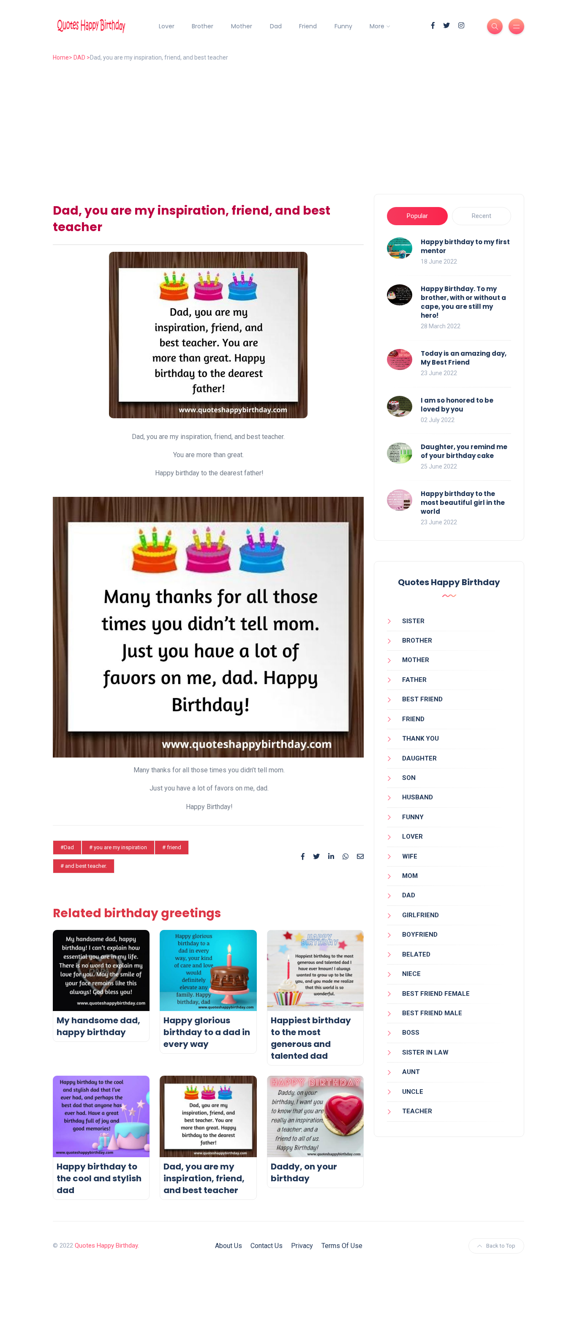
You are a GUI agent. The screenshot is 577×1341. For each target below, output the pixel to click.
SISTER (413, 621)
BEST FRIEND (422, 699)
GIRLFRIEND (420, 915)
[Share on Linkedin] (331, 857)
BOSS (410, 1032)
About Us (228, 1246)
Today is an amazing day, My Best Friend (463, 358)
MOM (410, 876)
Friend (308, 26)
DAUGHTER (419, 758)
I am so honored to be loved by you (457, 405)
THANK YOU (420, 738)
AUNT (411, 1072)
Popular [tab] (417, 216)
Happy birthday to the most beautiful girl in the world (463, 502)
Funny (343, 26)
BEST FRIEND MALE (432, 1013)
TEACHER (417, 1111)
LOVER (412, 836)
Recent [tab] (481, 216)
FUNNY (413, 817)
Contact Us (266, 1246)
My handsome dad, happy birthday (98, 1026)
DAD (408, 895)
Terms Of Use (341, 1246)
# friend (171, 847)
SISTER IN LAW (425, 1052)
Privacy (302, 1246)
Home (61, 57)
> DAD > (79, 57)
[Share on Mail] (360, 857)
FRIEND (413, 719)
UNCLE (412, 1092)
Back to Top (500, 1246)
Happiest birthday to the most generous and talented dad (311, 1038)
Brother (202, 26)
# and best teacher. (83, 866)
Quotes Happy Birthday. (107, 1245)
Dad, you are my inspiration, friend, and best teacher (204, 1178)
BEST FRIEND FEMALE (436, 994)
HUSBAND (417, 797)
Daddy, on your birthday (304, 1172)
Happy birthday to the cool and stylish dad (99, 1178)
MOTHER (415, 660)
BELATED (416, 954)
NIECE (411, 974)
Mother (241, 26)
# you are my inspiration (118, 847)
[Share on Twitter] (316, 857)
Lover (166, 26)
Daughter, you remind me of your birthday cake (464, 451)
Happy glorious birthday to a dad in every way (206, 1032)
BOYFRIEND (420, 934)
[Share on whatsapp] (345, 857)
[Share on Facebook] (303, 857)
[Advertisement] (306, 130)
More (377, 26)
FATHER (414, 680)
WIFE (409, 856)
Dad (276, 26)
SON (409, 778)
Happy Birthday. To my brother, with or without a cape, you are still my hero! (463, 302)
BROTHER (417, 640)
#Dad (67, 847)
